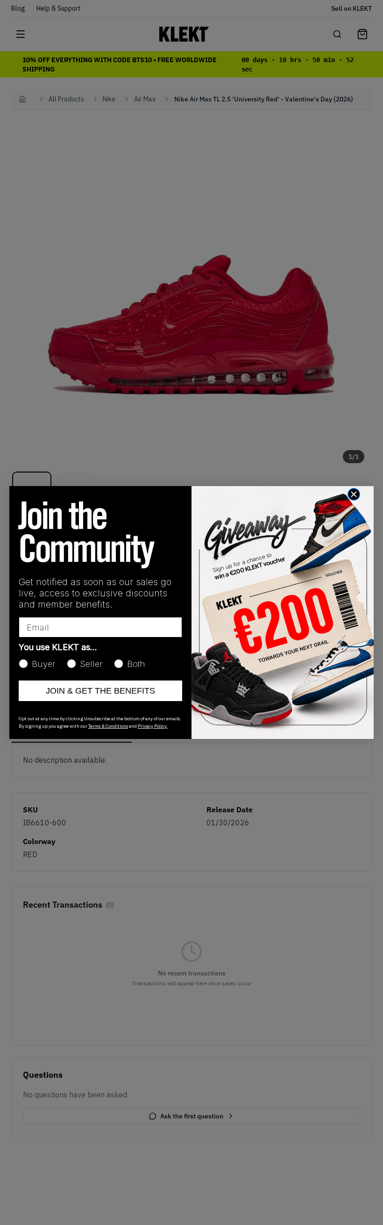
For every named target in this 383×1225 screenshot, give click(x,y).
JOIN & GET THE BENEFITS (100, 690)
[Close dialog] (354, 494)
